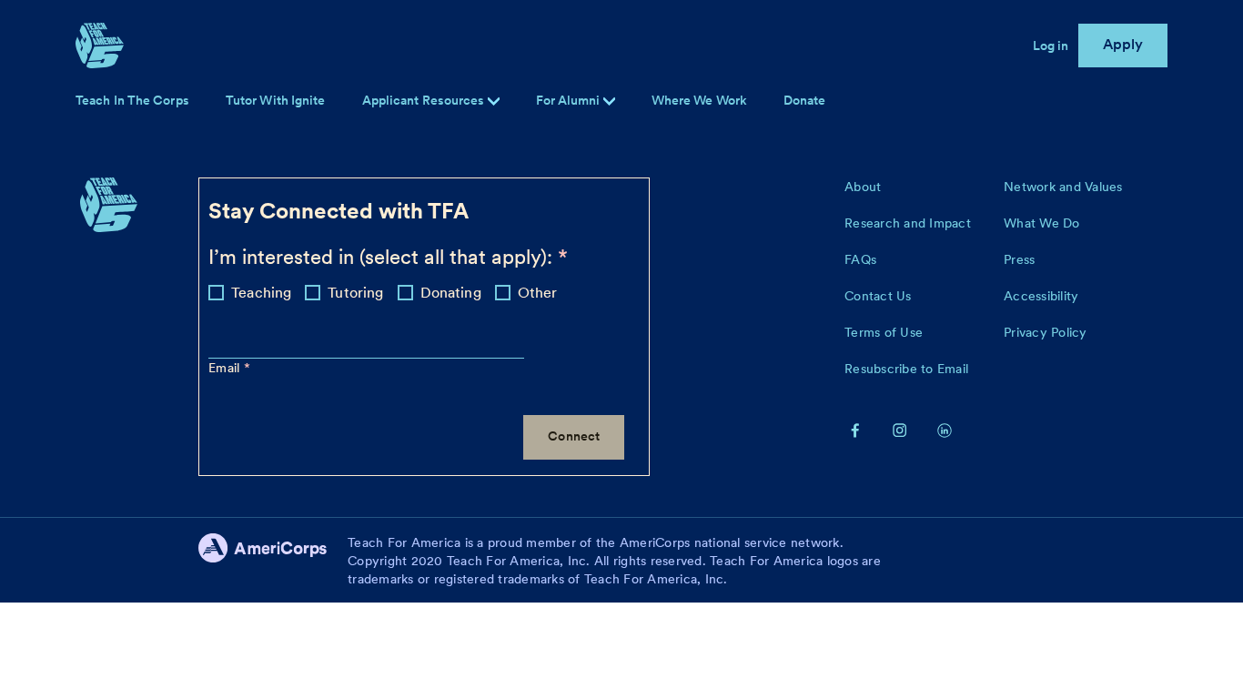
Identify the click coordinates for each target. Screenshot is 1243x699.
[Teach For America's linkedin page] (944, 430)
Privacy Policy (1045, 332)
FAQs (860, 259)
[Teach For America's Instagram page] (900, 430)
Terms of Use (883, 332)
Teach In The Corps (132, 100)
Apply (1123, 44)
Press (1019, 259)
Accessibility (1041, 296)
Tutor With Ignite (276, 100)
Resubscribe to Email (906, 368)
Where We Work (699, 100)
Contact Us (878, 296)
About (862, 186)
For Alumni (569, 100)
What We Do (1042, 223)
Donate (804, 100)
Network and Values (1063, 186)
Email (226, 367)
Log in (1051, 45)
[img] (609, 101)
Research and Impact (907, 223)
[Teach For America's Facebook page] (855, 430)
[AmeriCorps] (273, 560)
